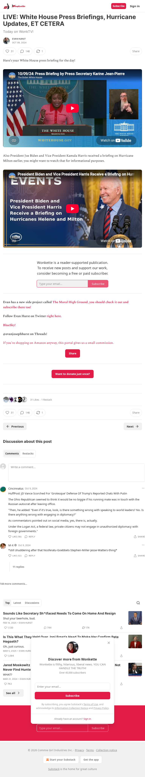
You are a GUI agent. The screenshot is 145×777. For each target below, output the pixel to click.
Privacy (79, 750)
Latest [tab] (17, 603)
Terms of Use (90, 704)
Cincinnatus (15, 488)
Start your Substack (63, 759)
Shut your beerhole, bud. (19, 618)
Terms (90, 750)
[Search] (138, 603)
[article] (72, 620)
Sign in (135, 6)
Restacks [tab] (27, 453)
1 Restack (46, 399)
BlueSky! (9, 325)
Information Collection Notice (71, 708)
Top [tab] (7, 603)
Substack (53, 769)
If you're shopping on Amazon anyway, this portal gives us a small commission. (58, 342)
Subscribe (119, 6)
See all (10, 693)
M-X (11, 545)
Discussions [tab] (32, 603)
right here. (54, 316)
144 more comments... (13, 583)
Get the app (91, 759)
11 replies (18, 567)
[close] (109, 643)
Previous (17, 426)
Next (130, 426)
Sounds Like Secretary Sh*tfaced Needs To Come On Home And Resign (59, 613)
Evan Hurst (19, 39)
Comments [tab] (12, 453)
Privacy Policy (101, 708)
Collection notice (106, 750)
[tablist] (19, 453)
